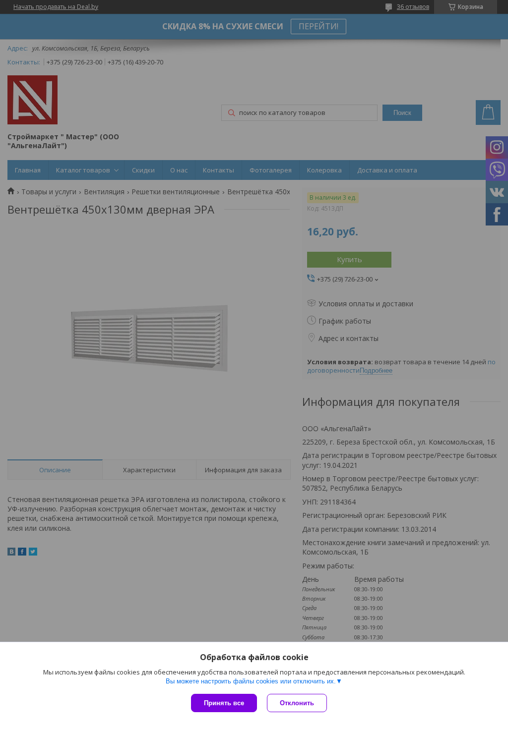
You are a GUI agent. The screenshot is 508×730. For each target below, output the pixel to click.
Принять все (224, 703)
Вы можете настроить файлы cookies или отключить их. (251, 681)
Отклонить (297, 703)
